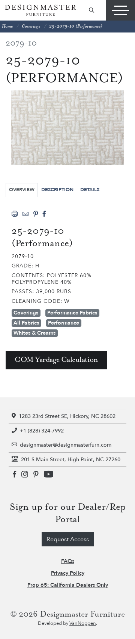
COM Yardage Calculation (56, 360)
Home (7, 26)
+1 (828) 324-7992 (42, 430)
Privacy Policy (67, 573)
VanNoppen (82, 623)
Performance (63, 322)
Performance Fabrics (72, 312)
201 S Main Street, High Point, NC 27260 (70, 459)
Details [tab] (89, 189)
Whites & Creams (35, 332)
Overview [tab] (21, 189)
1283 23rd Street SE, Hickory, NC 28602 (67, 416)
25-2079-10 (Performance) (75, 26)
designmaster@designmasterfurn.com (65, 445)
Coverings (31, 26)
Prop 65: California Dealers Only (67, 585)
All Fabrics (26, 322)
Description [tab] (57, 189)
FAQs (67, 561)
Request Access (67, 539)
